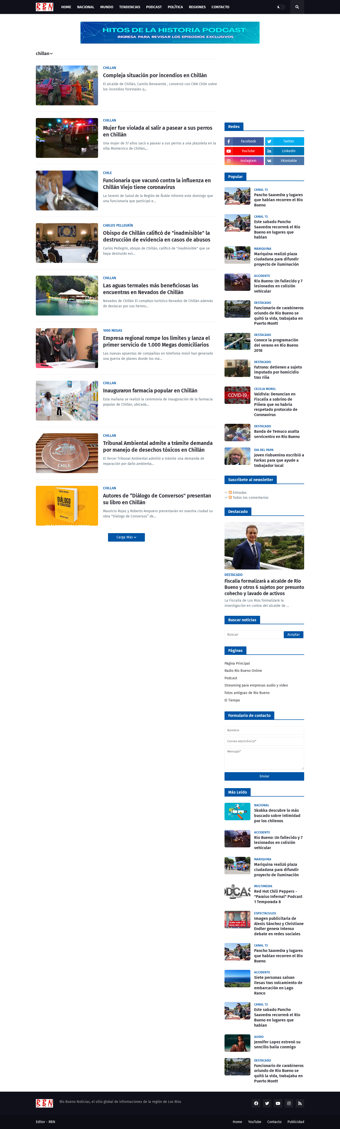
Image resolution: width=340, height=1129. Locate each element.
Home (237, 1122)
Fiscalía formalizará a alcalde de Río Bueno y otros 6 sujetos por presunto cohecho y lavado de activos (264, 587)
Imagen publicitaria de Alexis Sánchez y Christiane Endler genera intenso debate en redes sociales (279, 926)
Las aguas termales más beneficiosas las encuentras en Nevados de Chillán (150, 289)
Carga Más (125, 537)
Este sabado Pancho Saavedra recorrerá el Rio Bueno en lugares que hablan (277, 229)
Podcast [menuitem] (154, 7)
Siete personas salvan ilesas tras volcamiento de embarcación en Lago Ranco (278, 985)
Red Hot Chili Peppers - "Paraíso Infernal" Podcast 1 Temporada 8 (278, 896)
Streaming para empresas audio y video (256, 685)
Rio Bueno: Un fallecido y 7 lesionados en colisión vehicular (278, 286)
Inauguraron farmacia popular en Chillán (150, 390)
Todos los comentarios (250, 498)
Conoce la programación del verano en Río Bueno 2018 (276, 345)
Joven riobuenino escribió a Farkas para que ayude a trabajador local (279, 460)
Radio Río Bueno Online (243, 671)
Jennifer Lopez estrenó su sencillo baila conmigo (277, 1045)
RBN (52, 1122)
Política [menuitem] (175, 7)
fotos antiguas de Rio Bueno (247, 693)
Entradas (239, 493)
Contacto (274, 1122)
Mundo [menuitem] (106, 7)
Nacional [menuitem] (85, 7)
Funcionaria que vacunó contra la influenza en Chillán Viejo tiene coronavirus (157, 183)
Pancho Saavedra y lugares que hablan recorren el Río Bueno (278, 200)
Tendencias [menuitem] (129, 7)
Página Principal (237, 663)
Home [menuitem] (66, 7)
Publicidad (295, 1122)
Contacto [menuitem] (220, 7)
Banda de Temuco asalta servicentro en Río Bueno (277, 434)
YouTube (254, 1122)
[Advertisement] (262, 82)
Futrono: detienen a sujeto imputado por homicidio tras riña (278, 372)
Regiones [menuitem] (197, 7)
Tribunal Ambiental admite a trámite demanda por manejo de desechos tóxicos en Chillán (158, 446)
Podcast (231, 678)
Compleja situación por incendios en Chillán (155, 75)
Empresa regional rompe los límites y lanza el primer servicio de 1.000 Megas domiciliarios (156, 341)
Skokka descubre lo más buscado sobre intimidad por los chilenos (277, 815)
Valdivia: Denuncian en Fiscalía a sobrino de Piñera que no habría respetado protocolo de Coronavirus (275, 404)
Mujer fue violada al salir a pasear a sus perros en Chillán (157, 131)
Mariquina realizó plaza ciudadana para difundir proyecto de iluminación (276, 259)
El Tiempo (232, 700)
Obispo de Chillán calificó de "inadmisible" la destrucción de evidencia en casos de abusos (156, 236)
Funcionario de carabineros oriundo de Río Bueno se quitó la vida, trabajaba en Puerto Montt (279, 316)
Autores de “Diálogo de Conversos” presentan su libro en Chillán (157, 499)
